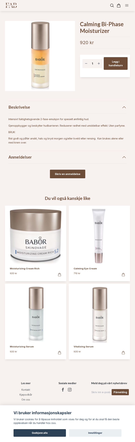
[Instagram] (70, 390)
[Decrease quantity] (86, 63)
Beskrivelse (19, 107)
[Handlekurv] (118, 5)
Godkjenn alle (40, 432)
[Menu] (126, 6)
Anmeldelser (20, 157)
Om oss (25, 399)
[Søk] (112, 5)
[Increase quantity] (98, 63)
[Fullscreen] (40, 56)
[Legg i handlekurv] (59, 274)
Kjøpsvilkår (26, 394)
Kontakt (25, 389)
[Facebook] (63, 390)
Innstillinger (95, 432)
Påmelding (120, 392)
